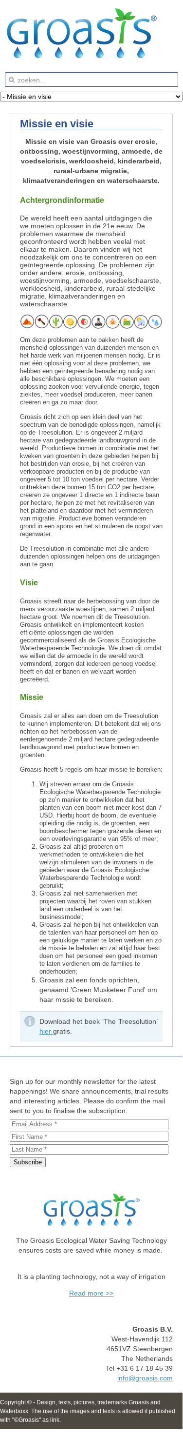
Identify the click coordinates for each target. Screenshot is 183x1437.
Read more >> (91, 1293)
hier (46, 1031)
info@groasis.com (145, 1378)
